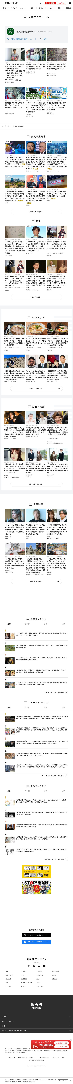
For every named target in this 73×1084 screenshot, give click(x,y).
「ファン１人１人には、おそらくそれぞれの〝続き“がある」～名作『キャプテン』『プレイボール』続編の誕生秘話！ (36, 107)
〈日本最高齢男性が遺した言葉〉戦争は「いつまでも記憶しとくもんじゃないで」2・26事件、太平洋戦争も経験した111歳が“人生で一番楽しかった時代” (57, 282)
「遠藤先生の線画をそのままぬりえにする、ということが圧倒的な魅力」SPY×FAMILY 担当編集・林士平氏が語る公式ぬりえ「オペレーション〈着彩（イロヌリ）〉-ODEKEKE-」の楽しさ (15, 72)
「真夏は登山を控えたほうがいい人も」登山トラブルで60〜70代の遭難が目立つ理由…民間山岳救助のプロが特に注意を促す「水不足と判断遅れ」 (14, 375)
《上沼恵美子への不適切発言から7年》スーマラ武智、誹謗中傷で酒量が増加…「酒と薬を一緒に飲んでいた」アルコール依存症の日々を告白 (57, 375)
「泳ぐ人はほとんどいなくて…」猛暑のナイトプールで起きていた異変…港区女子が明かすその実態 (14, 161)
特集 (32, 8)
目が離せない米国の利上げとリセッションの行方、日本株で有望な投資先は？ (56, 66)
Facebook (34, 966)
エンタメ (50, 8)
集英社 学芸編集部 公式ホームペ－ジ (23, 39)
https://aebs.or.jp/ (22, 1052)
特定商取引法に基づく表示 (36, 1060)
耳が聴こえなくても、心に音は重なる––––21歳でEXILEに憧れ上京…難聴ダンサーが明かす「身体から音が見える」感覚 (35, 529)
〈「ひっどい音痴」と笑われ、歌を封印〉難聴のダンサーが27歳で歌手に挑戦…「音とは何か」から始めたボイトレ (14, 529)
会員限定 (68, 8)
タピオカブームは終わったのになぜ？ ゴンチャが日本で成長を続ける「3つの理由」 (56, 195)
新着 (4, 8)
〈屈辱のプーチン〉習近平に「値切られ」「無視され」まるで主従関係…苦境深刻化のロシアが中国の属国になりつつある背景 (35, 197)
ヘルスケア (7, 336)
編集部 (54, 975)
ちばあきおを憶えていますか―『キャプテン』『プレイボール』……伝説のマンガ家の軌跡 (56, 106)
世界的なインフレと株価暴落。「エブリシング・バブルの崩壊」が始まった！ (14, 105)
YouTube (39, 966)
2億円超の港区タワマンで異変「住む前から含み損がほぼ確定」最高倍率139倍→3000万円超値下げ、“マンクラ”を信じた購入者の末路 (57, 163)
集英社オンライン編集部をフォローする (38, 935)
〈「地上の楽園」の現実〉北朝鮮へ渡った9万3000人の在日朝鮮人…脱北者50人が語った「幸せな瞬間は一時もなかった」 (15, 563)
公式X (45, 39)
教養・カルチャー (30, 62)
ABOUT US (11, 1057)
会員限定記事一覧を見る (35, 212)
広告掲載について (44, 1057)
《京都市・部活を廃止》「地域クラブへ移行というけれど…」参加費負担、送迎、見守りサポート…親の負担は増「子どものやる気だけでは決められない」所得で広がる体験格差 (35, 565)
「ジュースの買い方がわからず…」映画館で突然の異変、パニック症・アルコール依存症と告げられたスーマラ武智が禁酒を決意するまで (36, 375)
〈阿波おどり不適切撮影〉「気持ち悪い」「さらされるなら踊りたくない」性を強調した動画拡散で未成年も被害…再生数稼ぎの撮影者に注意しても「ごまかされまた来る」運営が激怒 (41, 730)
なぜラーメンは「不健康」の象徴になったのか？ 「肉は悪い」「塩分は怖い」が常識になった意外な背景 (14, 342)
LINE (44, 966)
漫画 (59, 8)
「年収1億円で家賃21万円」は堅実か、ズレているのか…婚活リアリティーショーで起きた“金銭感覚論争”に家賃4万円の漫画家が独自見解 (14, 432)
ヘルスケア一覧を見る (35, 388)
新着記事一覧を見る (35, 581)
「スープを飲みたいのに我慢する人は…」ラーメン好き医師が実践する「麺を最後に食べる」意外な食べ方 (36, 342)
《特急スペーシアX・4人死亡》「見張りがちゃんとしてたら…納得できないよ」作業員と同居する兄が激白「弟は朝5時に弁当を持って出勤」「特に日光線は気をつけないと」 (42, 766)
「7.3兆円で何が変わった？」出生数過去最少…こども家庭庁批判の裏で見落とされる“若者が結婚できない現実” (36, 431)
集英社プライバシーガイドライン (27, 1057)
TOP (3, 126)
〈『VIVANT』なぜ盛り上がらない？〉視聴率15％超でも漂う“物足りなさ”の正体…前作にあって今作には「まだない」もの (36, 246)
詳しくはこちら (63, 1080)
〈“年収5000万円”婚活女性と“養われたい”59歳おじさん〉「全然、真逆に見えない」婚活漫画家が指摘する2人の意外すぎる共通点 (57, 529)
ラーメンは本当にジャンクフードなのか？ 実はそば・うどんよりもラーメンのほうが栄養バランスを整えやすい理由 (57, 342)
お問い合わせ (55, 1057)
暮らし (23, 986)
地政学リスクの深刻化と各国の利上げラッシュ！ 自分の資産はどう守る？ (35, 66)
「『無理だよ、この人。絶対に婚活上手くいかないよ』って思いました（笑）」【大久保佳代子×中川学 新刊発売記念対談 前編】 (57, 468)
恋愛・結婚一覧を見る (35, 484)
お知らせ (54, 979)
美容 (37, 979)
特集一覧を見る (35, 297)
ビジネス (41, 8)
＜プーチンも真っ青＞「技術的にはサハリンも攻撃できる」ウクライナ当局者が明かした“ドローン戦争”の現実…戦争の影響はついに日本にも (35, 163)
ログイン (61, 3)
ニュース (22, 8)
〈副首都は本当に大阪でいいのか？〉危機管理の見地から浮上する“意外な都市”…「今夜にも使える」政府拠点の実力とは (15, 196)
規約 (63, 1057)
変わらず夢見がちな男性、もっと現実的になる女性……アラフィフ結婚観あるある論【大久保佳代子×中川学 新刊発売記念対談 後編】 (36, 468)
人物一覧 (9, 126)
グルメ (38, 982)
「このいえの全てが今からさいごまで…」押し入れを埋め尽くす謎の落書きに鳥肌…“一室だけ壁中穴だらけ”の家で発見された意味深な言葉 (15, 247)
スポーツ (39, 971)
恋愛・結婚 (7, 425)
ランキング (14, 8)
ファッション (40, 986)
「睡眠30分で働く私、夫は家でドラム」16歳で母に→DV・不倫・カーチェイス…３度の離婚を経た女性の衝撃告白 (14, 467)
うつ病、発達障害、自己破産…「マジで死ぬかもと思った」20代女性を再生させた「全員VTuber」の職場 (56, 245)
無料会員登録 (50, 3)
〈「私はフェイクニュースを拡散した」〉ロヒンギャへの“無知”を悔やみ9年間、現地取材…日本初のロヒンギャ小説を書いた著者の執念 (57, 564)
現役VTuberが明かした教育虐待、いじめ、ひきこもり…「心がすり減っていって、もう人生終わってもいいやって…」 (15, 281)
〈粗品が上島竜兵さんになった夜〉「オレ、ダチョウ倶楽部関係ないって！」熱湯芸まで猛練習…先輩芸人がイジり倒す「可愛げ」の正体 (35, 282)
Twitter (29, 966)
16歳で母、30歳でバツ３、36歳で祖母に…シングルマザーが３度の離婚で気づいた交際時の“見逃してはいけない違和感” (57, 431)
